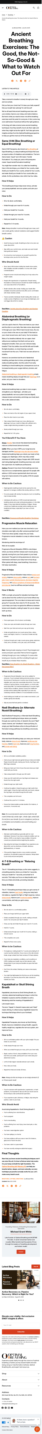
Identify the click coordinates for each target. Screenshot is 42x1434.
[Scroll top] (38, 1431)
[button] (4, 8)
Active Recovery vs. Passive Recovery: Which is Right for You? (18, 1329)
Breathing (10, 14)
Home (3, 14)
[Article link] (20, 1316)
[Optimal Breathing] (12, 8)
